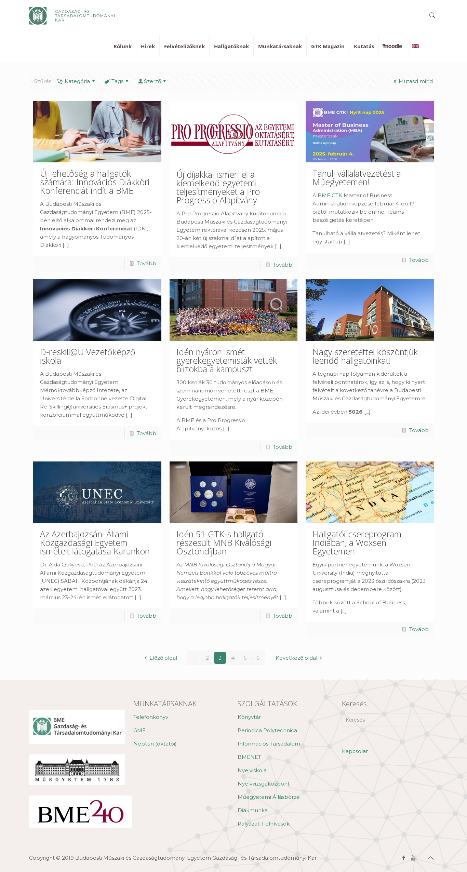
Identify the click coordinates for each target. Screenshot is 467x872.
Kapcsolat (355, 751)
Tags (117, 81)
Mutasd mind (416, 81)
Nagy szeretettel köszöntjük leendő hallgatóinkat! (365, 356)
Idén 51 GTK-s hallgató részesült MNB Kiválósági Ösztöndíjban (223, 542)
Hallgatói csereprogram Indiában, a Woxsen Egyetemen (356, 542)
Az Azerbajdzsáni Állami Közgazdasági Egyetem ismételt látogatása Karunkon (95, 542)
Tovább (146, 263)
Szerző (152, 81)
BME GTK (330, 195)
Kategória (77, 81)
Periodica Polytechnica (267, 730)
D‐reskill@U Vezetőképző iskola (87, 356)
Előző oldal (163, 658)
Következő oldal (296, 658)
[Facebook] (404, 858)
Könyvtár (249, 717)
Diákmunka (253, 810)
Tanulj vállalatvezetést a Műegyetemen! (356, 177)
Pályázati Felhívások (264, 823)
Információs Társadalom (269, 743)
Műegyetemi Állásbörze (269, 797)
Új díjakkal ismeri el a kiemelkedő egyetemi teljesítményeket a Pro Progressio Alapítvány (218, 187)
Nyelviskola (252, 770)
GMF (139, 730)
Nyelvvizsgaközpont (264, 783)
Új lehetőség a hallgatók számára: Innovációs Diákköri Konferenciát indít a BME (94, 181)
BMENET (249, 757)
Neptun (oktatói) (155, 743)
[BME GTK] (72, 15)
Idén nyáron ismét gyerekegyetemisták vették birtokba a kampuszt (226, 360)
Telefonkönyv (150, 717)
